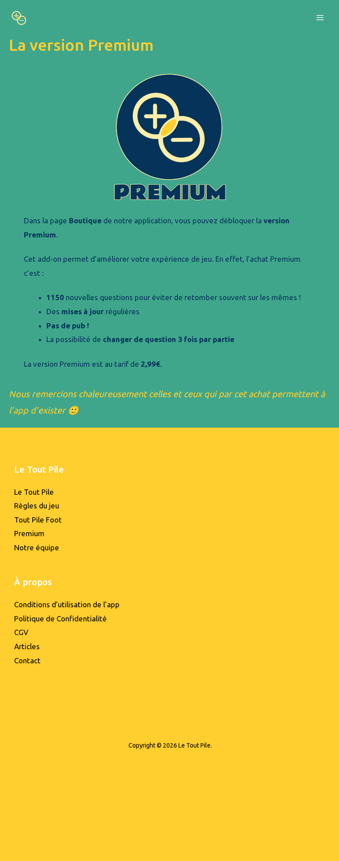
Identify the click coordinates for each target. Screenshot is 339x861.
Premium (29, 533)
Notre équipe (36, 547)
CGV (21, 632)
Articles (27, 646)
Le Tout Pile (34, 492)
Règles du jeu (36, 505)
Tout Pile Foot (38, 519)
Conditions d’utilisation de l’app (67, 604)
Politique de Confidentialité (60, 618)
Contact (27, 660)
